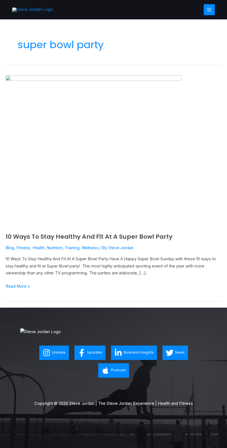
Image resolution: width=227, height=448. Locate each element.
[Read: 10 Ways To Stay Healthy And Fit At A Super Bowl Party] (94, 150)
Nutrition (55, 247)
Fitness (23, 247)
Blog (10, 247)
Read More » (18, 286)
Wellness (90, 247)
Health (38, 247)
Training (72, 247)
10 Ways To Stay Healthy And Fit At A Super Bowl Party (89, 236)
